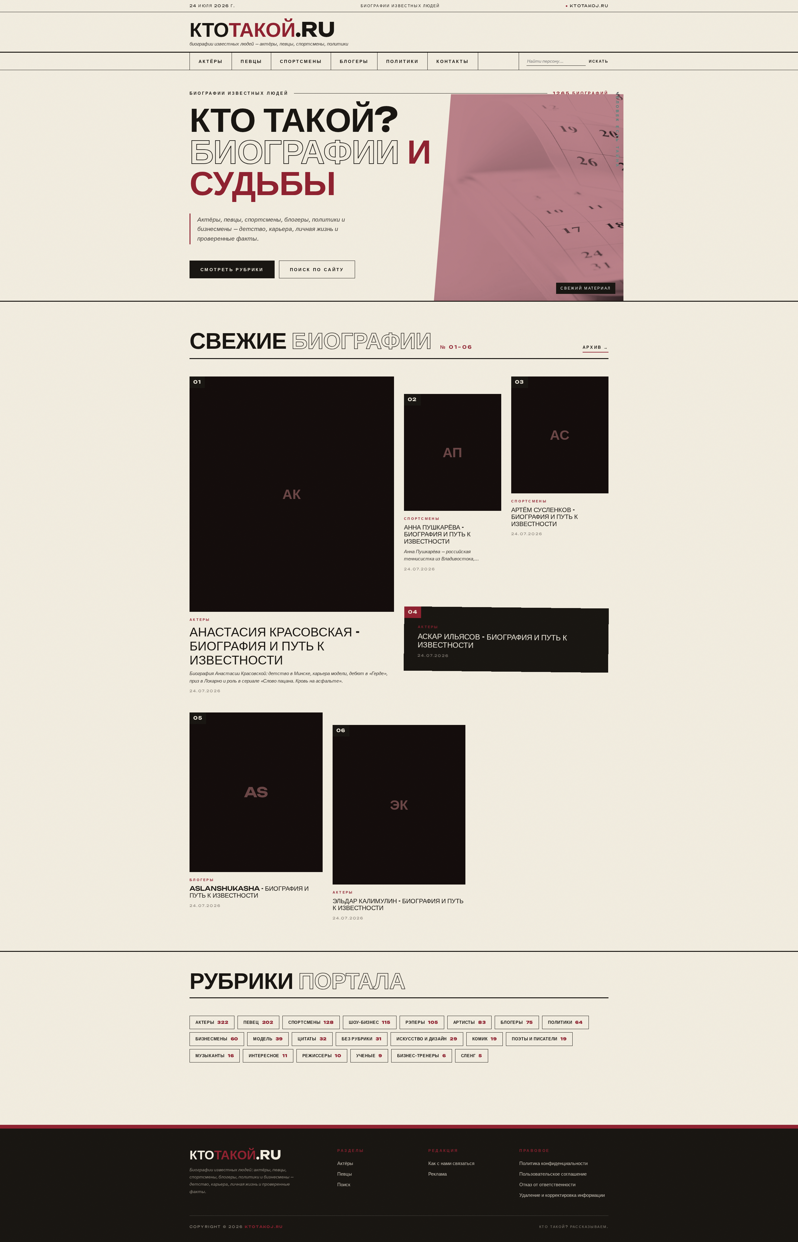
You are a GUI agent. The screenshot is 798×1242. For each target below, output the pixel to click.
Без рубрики (362, 1038)
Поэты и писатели (539, 1038)
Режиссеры (321, 1055)
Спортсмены (301, 61)
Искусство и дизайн (427, 1038)
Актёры (211, 61)
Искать (598, 61)
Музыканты (214, 1055)
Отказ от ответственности (547, 1184)
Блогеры (354, 61)
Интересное (268, 1055)
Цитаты (312, 1038)
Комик (484, 1038)
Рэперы (422, 1022)
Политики (402, 61)
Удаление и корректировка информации (562, 1195)
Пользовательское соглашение (553, 1174)
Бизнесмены (216, 1038)
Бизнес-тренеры (421, 1055)
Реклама (437, 1174)
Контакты (452, 61)
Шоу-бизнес (370, 1022)
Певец (258, 1022)
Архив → (595, 347)
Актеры (211, 1022)
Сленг (471, 1055)
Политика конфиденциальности (553, 1163)
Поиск (343, 1184)
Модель (268, 1038)
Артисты (469, 1022)
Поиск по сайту (317, 269)
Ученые (369, 1055)
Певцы (251, 61)
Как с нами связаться (451, 1163)
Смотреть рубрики (232, 269)
